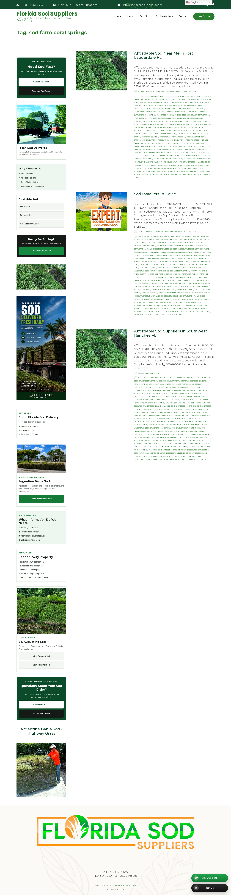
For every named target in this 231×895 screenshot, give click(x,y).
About (130, 16)
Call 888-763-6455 (41, 82)
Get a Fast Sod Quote (41, 250)
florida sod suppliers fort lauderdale (181, 112)
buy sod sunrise (179, 105)
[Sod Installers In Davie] (101, 211)
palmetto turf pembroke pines (166, 127)
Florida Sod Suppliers (47, 13)
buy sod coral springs (173, 102)
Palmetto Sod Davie (193, 121)
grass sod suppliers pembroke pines (161, 258)
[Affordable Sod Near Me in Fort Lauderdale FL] (101, 70)
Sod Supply (169, 91)
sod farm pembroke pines (165, 134)
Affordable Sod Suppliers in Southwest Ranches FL (170, 333)
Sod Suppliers (158, 91)
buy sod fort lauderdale (193, 102)
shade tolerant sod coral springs (172, 268)
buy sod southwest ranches (160, 105)
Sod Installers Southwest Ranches (171, 146)
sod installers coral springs (178, 280)
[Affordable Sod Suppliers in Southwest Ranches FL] (101, 348)
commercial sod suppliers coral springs (161, 109)
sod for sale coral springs (166, 274)
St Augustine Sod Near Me (185, 91)
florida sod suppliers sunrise (169, 115)
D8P (123, 889)
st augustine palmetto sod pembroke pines (184, 302)
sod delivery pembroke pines (195, 131)
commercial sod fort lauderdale (170, 246)
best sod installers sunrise (151, 102)
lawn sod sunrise (177, 121)
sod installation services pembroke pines (187, 140)
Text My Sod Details (41, 713)
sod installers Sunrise (196, 146)
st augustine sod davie (171, 305)
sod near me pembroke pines (163, 290)
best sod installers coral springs (177, 236)
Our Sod (145, 16)
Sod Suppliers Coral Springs (178, 152)
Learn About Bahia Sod (41, 499)
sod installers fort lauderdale (186, 143)
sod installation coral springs (161, 277)
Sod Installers (164, 16)
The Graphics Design (130, 885)
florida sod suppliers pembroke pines (176, 252)
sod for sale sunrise (150, 137)
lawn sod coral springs (158, 121)
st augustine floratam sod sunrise (168, 159)
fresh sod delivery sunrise (146, 118)
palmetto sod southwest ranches (197, 124)
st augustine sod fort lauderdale (191, 168)
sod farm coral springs (144, 134)
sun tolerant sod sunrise (174, 312)
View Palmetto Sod (41, 665)
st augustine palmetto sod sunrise (183, 165)
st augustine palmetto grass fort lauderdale (153, 162)
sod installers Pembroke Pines (174, 283)
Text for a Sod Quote (41, 91)
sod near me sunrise (157, 152)
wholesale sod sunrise (171, 315)
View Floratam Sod (41, 656)
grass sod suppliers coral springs (172, 118)
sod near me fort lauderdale (182, 149)
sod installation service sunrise (155, 140)
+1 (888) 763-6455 (32, 4)
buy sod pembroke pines (178, 243)
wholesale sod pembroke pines (183, 174)
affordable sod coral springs (150, 96)
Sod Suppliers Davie (198, 152)
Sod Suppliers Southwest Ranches (197, 156)
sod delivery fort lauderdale (170, 131)
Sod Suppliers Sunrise (143, 159)
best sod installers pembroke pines (163, 239)
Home (117, 16)
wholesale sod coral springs (157, 174)
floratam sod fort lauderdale (191, 109)
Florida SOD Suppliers (108, 885)
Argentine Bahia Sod (29, 224)
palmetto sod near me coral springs (174, 261)
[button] (203, 16)
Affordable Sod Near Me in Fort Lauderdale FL (163, 55)
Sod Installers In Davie (155, 194)
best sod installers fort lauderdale (170, 99)
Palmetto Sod (26, 215)
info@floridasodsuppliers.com (142, 4)
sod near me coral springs (173, 286)
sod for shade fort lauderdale (172, 137)
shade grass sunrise (189, 127)
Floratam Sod (26, 206)
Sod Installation (145, 91)
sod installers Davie (164, 143)
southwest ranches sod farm (191, 440)
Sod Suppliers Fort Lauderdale (171, 293)
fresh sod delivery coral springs (195, 115)
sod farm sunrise (185, 134)
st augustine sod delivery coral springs (159, 168)
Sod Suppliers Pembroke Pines (169, 156)
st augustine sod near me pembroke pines (188, 308)
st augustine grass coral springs (197, 159)
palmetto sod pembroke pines (169, 124)
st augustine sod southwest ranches (183, 171)
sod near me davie (161, 149)
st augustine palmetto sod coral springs (190, 162)
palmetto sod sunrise (143, 127)
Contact (184, 16)
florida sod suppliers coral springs (149, 112)
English (194, 2)
